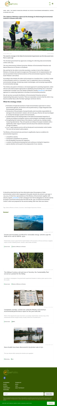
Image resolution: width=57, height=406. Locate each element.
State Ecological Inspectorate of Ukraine (33, 207)
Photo (16, 384)
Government (6, 382)
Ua (50, 4)
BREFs (13, 321)
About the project (19, 387)
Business (5, 386)
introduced (41, 90)
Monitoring (6, 389)
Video (16, 386)
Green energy (6, 387)
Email (5, 394)
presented (15, 197)
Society (5, 384)
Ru (50, 3)
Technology (18, 382)
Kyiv (12, 359)
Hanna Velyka (50, 53)
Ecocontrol (21, 207)
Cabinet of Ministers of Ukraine (12, 207)
